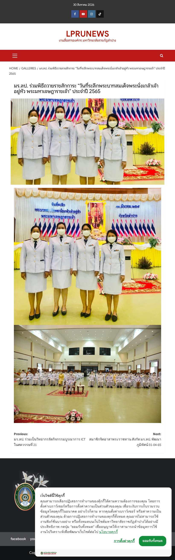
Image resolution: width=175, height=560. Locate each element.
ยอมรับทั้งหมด (153, 541)
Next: (125, 439)
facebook (18, 539)
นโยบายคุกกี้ (108, 532)
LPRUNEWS (87, 34)
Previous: (50, 439)
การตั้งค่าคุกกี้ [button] (124, 541)
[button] (15, 55)
